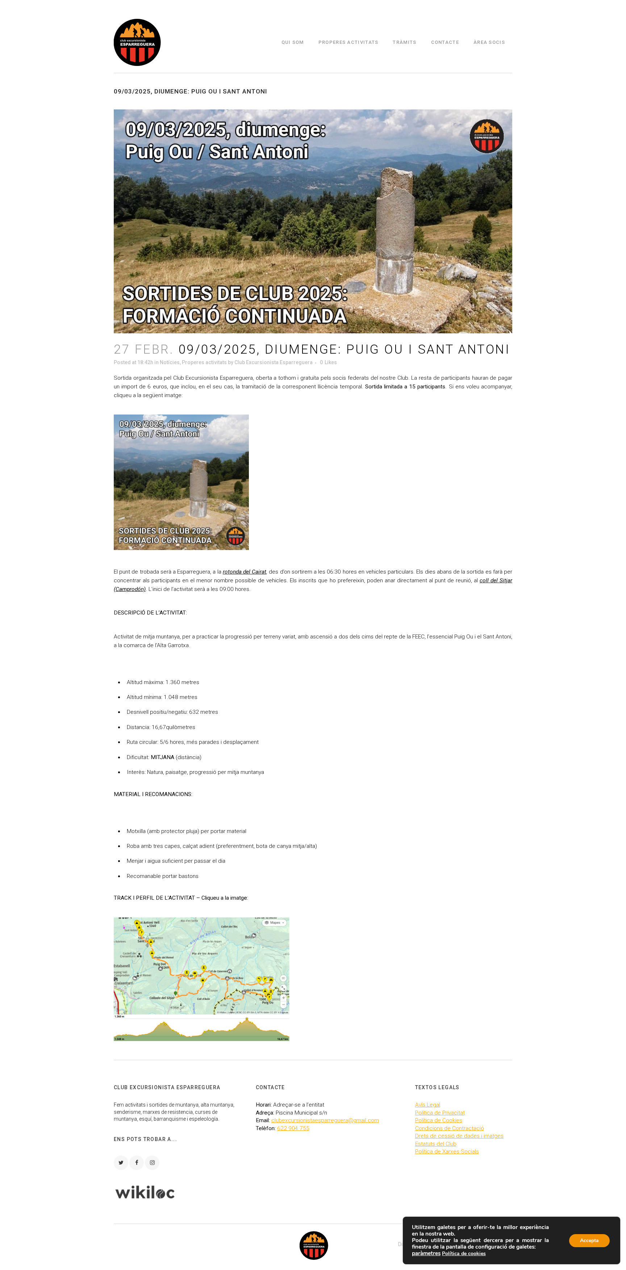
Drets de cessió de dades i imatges (459, 1136)
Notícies (170, 362)
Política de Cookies (438, 1120)
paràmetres (426, 1253)
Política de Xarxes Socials (447, 1151)
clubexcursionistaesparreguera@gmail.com (325, 1120)
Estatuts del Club (435, 1144)
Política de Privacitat (440, 1112)
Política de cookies (464, 1253)
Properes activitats (204, 362)
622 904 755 (293, 1128)
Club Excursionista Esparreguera (273, 362)
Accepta (589, 1240)
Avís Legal (427, 1105)
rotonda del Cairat (244, 572)
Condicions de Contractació (449, 1128)
